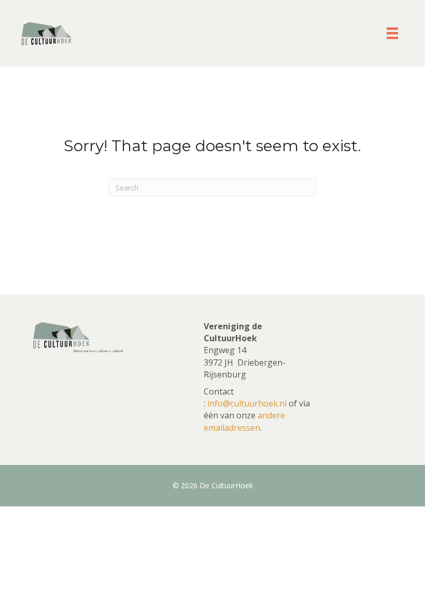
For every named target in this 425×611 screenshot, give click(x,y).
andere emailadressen (244, 421)
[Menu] (392, 33)
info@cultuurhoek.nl (247, 403)
